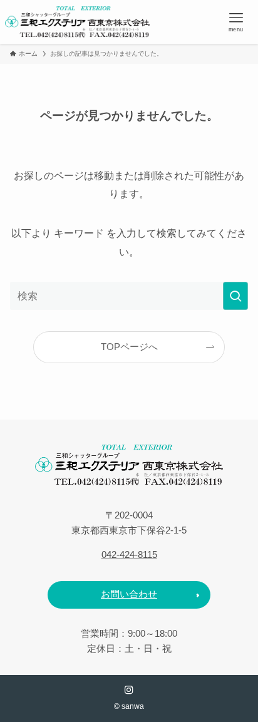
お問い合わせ (129, 594)
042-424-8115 (129, 555)
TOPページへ (129, 347)
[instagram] (129, 690)
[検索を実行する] (235, 296)
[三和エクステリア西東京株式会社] (77, 22)
